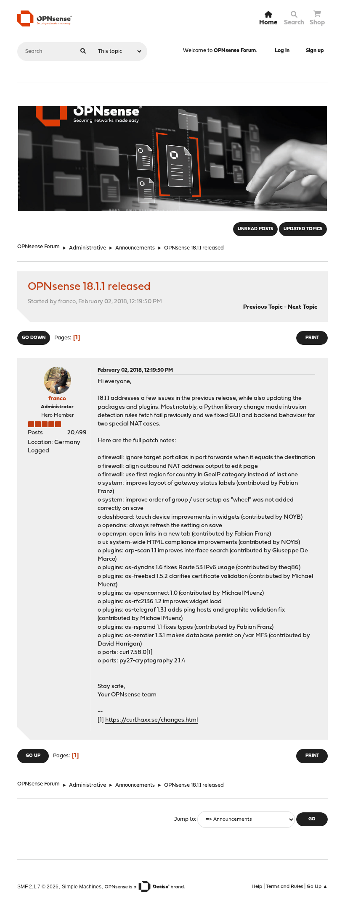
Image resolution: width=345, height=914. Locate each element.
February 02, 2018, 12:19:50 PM (135, 370)
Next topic (302, 307)
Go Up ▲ (317, 886)
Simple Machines (81, 886)
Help (257, 886)
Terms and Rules (284, 886)
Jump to (184, 819)
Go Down (33, 338)
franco (57, 399)
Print (312, 338)
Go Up (33, 756)
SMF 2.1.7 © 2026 (37, 886)
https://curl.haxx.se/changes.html (151, 720)
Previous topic (263, 307)
